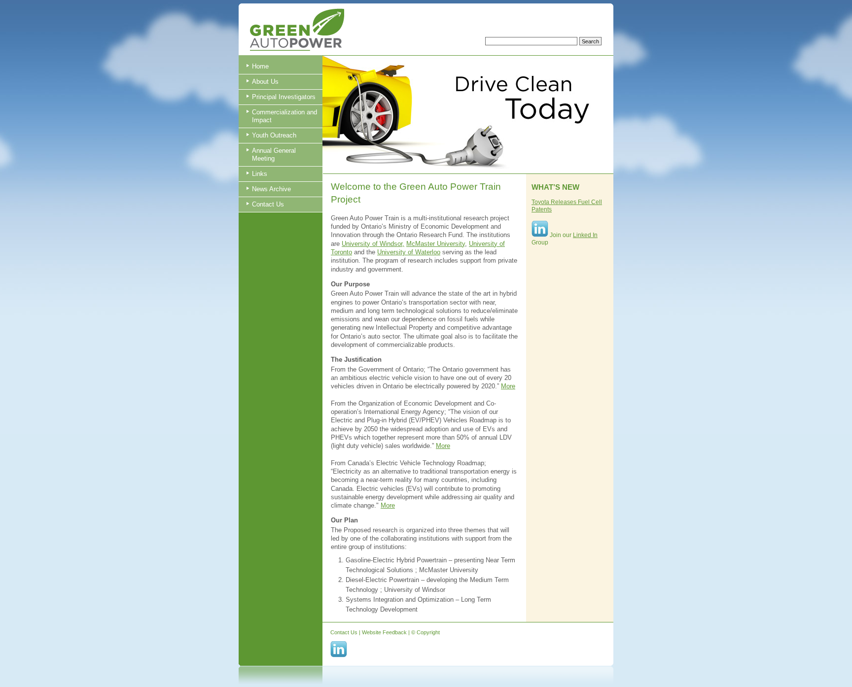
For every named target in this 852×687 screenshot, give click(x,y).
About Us (265, 81)
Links (259, 173)
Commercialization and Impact (284, 116)
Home (260, 66)
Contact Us (268, 204)
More (508, 386)
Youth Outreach (274, 135)
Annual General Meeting (274, 154)
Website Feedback (384, 632)
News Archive (271, 189)
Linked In (585, 235)
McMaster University (435, 243)
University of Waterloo (408, 252)
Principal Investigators (284, 97)
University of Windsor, (373, 243)
